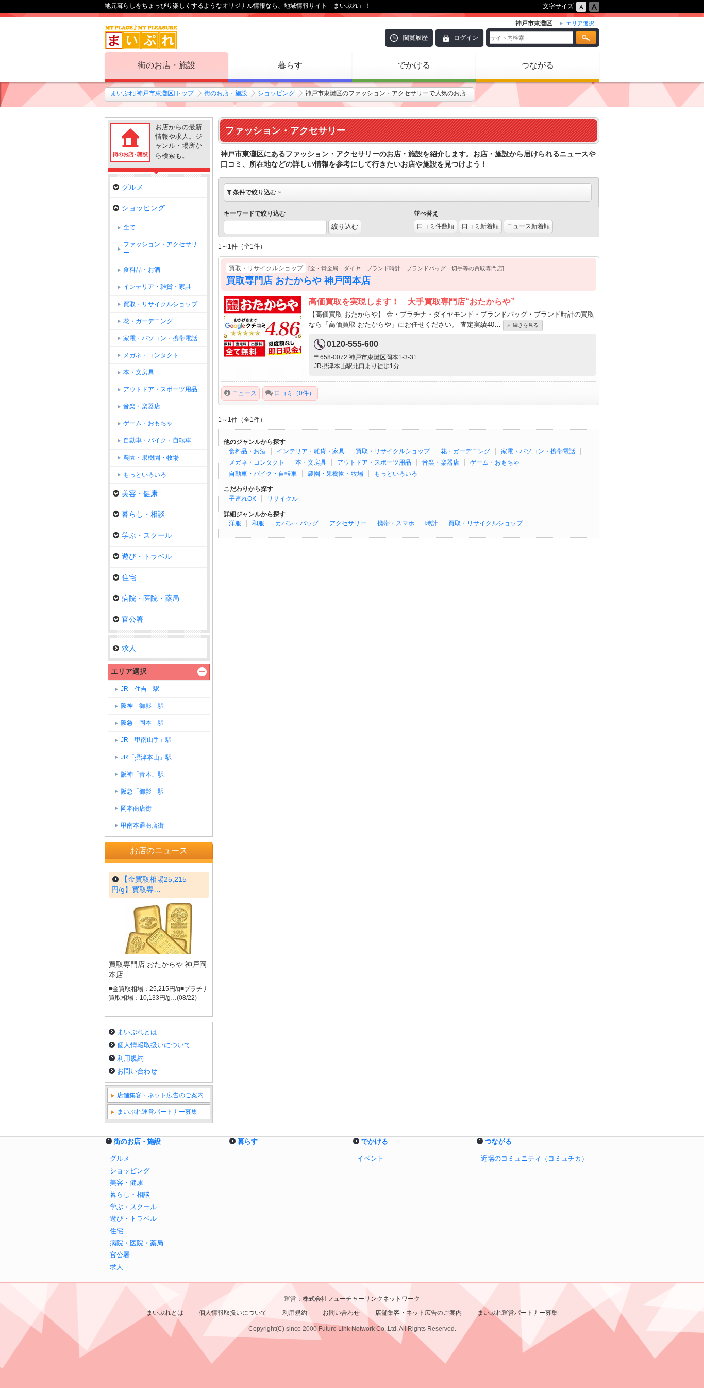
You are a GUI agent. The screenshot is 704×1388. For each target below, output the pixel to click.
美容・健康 (140, 493)
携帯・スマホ (395, 523)
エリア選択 (129, 671)
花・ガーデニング (465, 451)
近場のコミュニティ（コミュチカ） (534, 1158)
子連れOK (242, 498)
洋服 (235, 523)
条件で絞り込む (254, 192)
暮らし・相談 (143, 514)
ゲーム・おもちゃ (494, 462)
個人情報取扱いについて (154, 1045)
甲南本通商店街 (142, 825)
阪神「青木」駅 (142, 774)
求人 (129, 648)
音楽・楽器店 (440, 462)
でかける (413, 65)
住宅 (129, 577)
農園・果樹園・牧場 (335, 473)
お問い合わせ (137, 1071)
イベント (370, 1158)
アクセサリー (347, 523)
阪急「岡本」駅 (142, 723)
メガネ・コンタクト (256, 462)
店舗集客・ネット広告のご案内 (160, 1095)
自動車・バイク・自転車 (263, 473)
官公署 (132, 619)
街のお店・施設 (166, 65)
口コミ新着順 (480, 226)
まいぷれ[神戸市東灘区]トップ (152, 93)
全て (129, 227)
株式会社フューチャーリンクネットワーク (361, 1298)
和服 (258, 523)
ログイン (466, 37)
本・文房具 (310, 462)
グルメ (132, 187)
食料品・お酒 (247, 451)
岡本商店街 (136, 808)
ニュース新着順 (528, 226)
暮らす (290, 65)
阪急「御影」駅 (142, 791)
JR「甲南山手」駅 (146, 740)
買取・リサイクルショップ (393, 451)
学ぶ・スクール (147, 535)
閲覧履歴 (415, 37)
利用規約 (130, 1058)
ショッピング (276, 93)
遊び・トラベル (147, 556)
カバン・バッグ (297, 523)
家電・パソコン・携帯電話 (538, 451)
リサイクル (282, 498)
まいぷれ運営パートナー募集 (157, 1111)
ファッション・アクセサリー (160, 248)
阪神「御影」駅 (142, 706)
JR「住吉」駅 (140, 689)
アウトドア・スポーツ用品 (374, 462)
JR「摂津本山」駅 (146, 757)
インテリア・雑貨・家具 (311, 451)
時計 (431, 523)
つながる (537, 65)
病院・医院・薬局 (150, 598)
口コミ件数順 (435, 226)
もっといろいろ (395, 473)
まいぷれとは (137, 1032)
